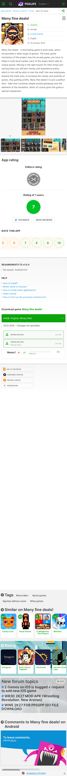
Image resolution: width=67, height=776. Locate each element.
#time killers (22, 595)
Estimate (24, 220)
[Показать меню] (3, 4)
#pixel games (39, 595)
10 (59, 243)
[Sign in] (63, 4)
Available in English (36, 773)
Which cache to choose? (15, 286)
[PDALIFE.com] (27, 4)
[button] (31, 145)
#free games (36, 601)
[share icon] (63, 11)
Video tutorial (9, 293)
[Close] (64, 773)
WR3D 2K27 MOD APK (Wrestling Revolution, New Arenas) (30, 698)
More (62, 681)
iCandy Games (36, 34)
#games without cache (14, 601)
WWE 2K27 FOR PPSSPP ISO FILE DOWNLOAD (30, 707)
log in (13, 740)
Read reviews (44, 220)
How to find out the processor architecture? (24, 297)
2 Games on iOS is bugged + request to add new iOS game (33, 689)
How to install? (10, 283)
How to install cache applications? (19, 290)
